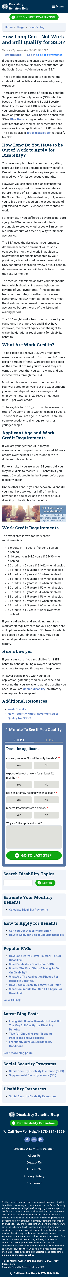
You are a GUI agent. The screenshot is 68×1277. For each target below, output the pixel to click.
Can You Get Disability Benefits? (30, 930)
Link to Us (34, 1169)
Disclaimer (34, 1183)
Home (9, 27)
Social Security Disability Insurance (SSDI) (36, 1071)
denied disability (34, 689)
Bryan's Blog (13, 54)
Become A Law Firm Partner (34, 1148)
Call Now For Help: (36, 1131)
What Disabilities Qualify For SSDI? (31, 964)
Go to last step (36, 855)
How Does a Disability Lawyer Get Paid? (35, 985)
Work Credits (17, 709)
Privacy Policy (34, 1176)
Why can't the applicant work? (24, 823)
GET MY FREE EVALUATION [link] (35, 17)
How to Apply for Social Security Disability (36, 935)
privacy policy (26, 1255)
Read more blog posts (18, 1053)
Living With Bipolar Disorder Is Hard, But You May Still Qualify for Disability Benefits (35, 1025)
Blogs (20, 27)
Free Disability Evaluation (36, 1123)
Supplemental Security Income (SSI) (32, 1075)
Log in (31, 54)
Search (47, 883)
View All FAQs (12, 1000)
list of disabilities (38, 132)
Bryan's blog (36, 27)
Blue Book (17, 119)
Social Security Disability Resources (32, 1096)
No (46, 765)
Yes (19, 765)
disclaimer (8, 1255)
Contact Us (34, 1162)
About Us (34, 1155)
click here (22, 1249)
